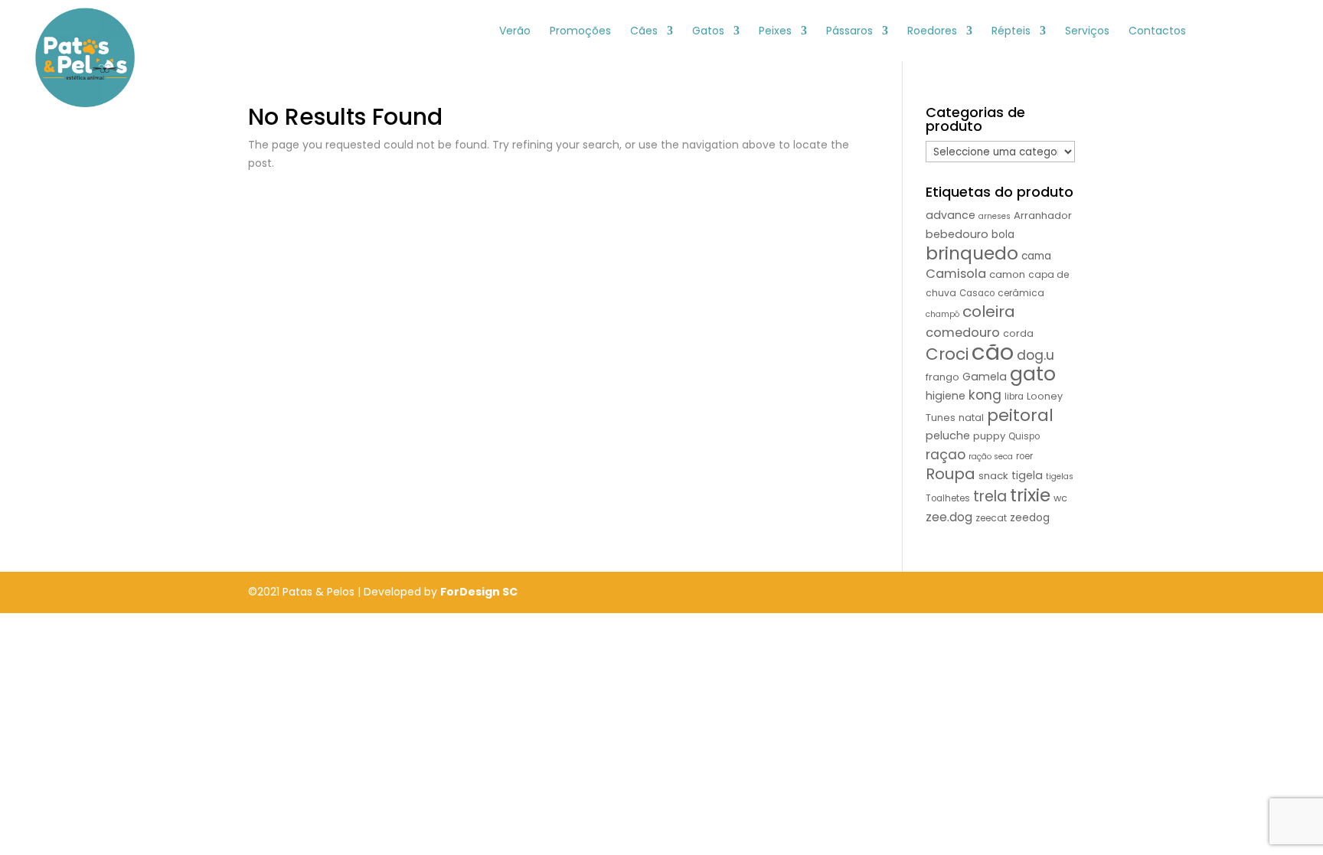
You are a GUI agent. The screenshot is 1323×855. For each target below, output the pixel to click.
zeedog (1030, 518)
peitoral (1020, 415)
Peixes (775, 31)
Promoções (580, 31)
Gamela (984, 376)
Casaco (977, 293)
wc (1060, 497)
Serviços (1087, 31)
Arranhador (1043, 215)
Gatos (708, 31)
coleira (988, 311)
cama (1036, 256)
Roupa (950, 474)
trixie (1030, 494)
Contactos (1157, 31)
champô (942, 314)
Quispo (1024, 436)
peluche (948, 435)
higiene (945, 395)
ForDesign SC (479, 591)
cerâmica (1021, 292)
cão (993, 351)
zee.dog (949, 517)
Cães (644, 31)
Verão (515, 31)
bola (1002, 234)
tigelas (1059, 476)
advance (950, 215)
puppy (989, 436)
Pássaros (849, 31)
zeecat (991, 517)
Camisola (956, 273)
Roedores (932, 31)
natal (971, 417)
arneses (994, 216)
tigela (1027, 475)
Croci (947, 354)
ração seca (991, 456)
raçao (945, 454)
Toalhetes (948, 498)
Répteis (1011, 31)
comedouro (963, 332)
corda (1018, 333)
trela (990, 496)
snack (993, 475)
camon (1007, 274)
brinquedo (972, 253)
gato (1033, 374)
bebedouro (957, 234)
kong (985, 395)
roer (1024, 456)
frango (942, 376)
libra (1014, 396)
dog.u (1035, 355)
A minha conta (1230, 30)
